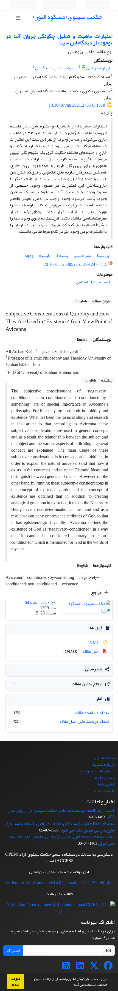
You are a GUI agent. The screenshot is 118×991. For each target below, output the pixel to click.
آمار (99, 698)
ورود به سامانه (58, 5)
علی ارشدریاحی (99, 68)
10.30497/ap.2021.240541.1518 (77, 105)
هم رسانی (93, 669)
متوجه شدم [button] (15, 981)
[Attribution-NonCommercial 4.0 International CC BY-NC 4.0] (59, 909)
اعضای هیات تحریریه (97, 771)
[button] (71, 985)
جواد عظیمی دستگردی (54, 68)
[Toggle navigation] (18, 18)
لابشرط (44, 255)
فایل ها (96, 628)
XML (94, 643)
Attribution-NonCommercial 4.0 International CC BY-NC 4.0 (59, 883)
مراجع (96, 592)
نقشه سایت (105, 791)
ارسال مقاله (105, 777)
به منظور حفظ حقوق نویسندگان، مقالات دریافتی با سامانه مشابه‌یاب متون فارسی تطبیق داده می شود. (59, 826)
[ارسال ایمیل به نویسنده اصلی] (83, 67)
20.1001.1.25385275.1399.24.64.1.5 (75, 264)
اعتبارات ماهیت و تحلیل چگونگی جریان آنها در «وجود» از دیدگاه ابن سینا (59, 39)
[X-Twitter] (94, 967)
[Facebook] (108, 967)
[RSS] (66, 967)
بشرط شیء (82, 255)
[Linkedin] (80, 967)
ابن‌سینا (103, 255)
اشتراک (13, 950)
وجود (28, 255)
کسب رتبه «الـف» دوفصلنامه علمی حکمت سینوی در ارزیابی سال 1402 (61, 813)
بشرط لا (61, 255)
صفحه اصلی (105, 758)
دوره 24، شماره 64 (40, 603)
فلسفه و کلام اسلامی (93, 282)
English (96, 5)
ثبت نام (20, 5)
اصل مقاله (82, 651)
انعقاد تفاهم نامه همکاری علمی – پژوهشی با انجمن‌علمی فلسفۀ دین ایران (62, 840)
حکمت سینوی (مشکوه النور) (67, 16)
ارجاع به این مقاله (87, 684)
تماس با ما (106, 784)
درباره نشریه (103, 764)
